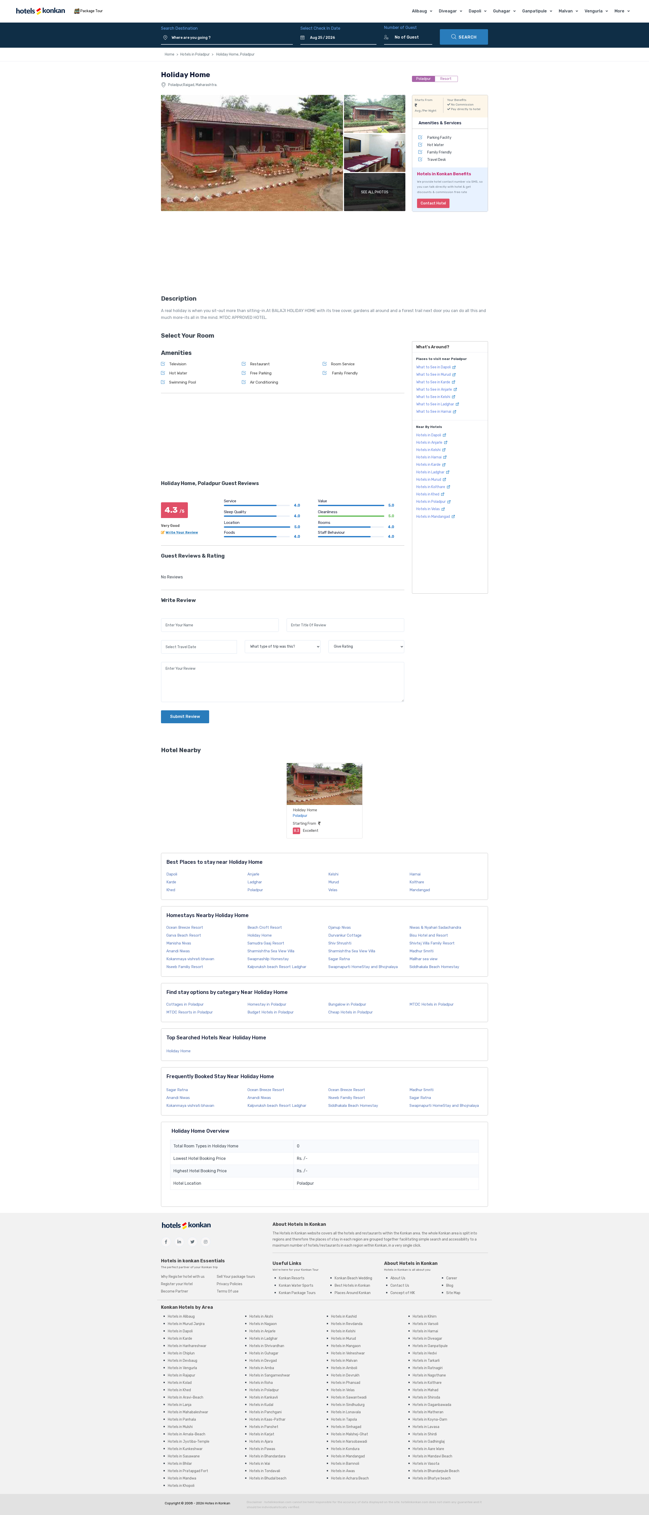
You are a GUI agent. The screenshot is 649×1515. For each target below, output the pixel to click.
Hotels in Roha (261, 1383)
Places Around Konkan (353, 1293)
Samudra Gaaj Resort (265, 943)
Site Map (453, 1293)
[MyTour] (40, 11)
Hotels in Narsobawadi (349, 1441)
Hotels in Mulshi (180, 1427)
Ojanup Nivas (339, 927)
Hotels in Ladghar (430, 472)
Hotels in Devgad (263, 1360)
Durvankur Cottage (345, 935)
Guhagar (501, 11)
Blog (449, 1285)
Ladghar (254, 882)
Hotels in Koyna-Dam (430, 1419)
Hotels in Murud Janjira (186, 1324)
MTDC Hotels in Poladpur (431, 1004)
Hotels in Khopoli (181, 1486)
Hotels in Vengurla (182, 1368)
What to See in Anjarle (434, 389)
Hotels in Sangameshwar (269, 1375)
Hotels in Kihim (425, 1316)
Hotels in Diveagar (427, 1338)
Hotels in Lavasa (426, 1427)
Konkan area (410, 1233)
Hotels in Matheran (428, 1412)
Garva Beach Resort (183, 935)
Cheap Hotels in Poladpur (350, 1012)
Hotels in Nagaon (263, 1324)
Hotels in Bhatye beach (432, 1478)
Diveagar (448, 11)
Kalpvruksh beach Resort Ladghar (276, 967)
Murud (333, 882)
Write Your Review (182, 532)
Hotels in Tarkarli (426, 1360)
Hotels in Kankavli (263, 1397)
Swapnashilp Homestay (268, 959)
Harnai (415, 874)
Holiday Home (305, 810)
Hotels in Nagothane (429, 1375)
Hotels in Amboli (344, 1368)
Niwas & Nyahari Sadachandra (435, 927)
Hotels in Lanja (179, 1405)
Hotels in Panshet (263, 1427)
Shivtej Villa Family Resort (432, 943)
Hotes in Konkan (217, 1503)
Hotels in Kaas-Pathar (267, 1419)
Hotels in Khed (428, 494)
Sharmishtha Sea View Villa (270, 951)
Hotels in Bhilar (180, 1463)
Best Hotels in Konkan (352, 1285)
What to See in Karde (433, 382)
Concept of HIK (402, 1293)
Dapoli (475, 11)
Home (169, 54)
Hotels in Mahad (425, 1390)
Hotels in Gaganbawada (432, 1405)
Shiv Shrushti (339, 943)
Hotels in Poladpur (195, 54)
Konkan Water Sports (296, 1285)
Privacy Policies (229, 1284)
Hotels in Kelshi (428, 450)
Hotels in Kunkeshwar (185, 1449)
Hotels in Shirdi (425, 1434)
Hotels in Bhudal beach (267, 1478)
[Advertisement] (282, 254)
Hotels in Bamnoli (345, 1463)
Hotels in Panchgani (265, 1412)
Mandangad (419, 890)
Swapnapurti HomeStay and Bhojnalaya (363, 967)
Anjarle (253, 874)
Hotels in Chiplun (181, 1353)
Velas (332, 890)
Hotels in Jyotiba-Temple (188, 1441)
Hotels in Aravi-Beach (185, 1397)
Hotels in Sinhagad (346, 1427)
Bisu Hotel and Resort (428, 935)
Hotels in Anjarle (429, 442)
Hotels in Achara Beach (350, 1478)
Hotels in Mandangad (433, 516)
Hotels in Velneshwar (348, 1353)
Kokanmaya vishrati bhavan (190, 959)
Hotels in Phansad (345, 1383)
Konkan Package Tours (297, 1293)
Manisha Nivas (178, 943)
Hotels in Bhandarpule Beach (436, 1471)
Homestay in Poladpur (266, 1004)
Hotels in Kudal (261, 1405)
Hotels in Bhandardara (267, 1456)
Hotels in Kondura (345, 1449)
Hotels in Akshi (261, 1316)
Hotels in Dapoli (429, 435)
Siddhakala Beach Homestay (434, 967)
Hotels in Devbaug (182, 1360)
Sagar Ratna (339, 959)
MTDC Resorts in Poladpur (189, 1012)
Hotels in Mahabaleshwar (188, 1412)
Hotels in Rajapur (181, 1375)
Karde (171, 882)
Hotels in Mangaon (346, 1346)
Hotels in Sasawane (184, 1456)
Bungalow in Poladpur (347, 1004)
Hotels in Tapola (344, 1419)
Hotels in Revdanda (347, 1324)
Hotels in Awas (343, 1471)
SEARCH (468, 37)
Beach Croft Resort (264, 927)
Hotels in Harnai (429, 457)
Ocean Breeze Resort (184, 927)
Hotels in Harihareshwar (187, 1346)
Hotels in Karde (428, 464)
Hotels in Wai (259, 1463)
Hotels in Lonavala (346, 1412)
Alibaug (419, 11)
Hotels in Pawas (262, 1449)
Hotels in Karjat (261, 1434)
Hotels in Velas (428, 509)
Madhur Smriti (421, 951)
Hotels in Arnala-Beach (186, 1434)
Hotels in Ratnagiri (428, 1368)
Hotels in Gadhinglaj (429, 1441)
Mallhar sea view (423, 959)
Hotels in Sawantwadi (349, 1397)
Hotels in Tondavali (264, 1471)
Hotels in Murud (429, 479)
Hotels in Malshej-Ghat (349, 1434)
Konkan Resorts (291, 1278)
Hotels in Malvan (344, 1360)
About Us (397, 1278)
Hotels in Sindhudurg (348, 1405)
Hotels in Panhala (182, 1419)
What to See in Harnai (434, 411)
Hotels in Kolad (180, 1383)
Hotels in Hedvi (425, 1353)
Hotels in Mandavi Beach (432, 1456)
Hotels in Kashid (344, 1316)
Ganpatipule (534, 11)
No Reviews (172, 577)
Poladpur (255, 890)
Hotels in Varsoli (425, 1324)
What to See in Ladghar (435, 404)
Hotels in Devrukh (345, 1375)
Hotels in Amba (261, 1368)
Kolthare (416, 882)
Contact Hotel (433, 203)
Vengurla (594, 11)
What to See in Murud (434, 374)
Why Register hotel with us (183, 1277)
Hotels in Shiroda (426, 1397)
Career (451, 1278)
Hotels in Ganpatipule (430, 1346)
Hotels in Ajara (261, 1441)
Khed (170, 890)
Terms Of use (228, 1291)
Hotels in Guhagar (263, 1353)
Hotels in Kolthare (431, 487)
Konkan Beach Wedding (353, 1278)
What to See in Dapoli (434, 367)
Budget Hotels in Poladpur (270, 1012)
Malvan (566, 11)
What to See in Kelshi (433, 397)
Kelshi (333, 874)
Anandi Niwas (178, 951)
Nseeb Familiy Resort (184, 967)
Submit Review (185, 716)
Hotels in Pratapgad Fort (188, 1471)
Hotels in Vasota (426, 1463)
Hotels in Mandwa (182, 1478)
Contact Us (399, 1285)
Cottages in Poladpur (185, 1004)
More (619, 11)
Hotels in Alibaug (181, 1316)
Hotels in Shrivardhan (266, 1346)
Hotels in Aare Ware (428, 1449)
